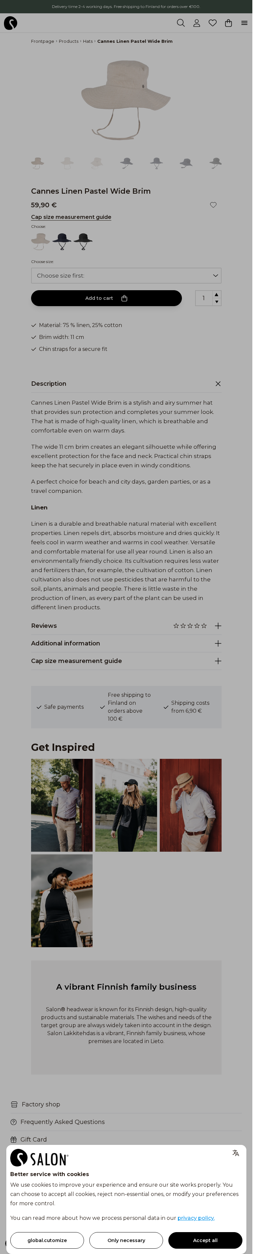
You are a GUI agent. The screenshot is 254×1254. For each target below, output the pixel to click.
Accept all (205, 1240)
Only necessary (126, 1240)
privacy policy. (196, 1218)
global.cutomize (47, 1240)
